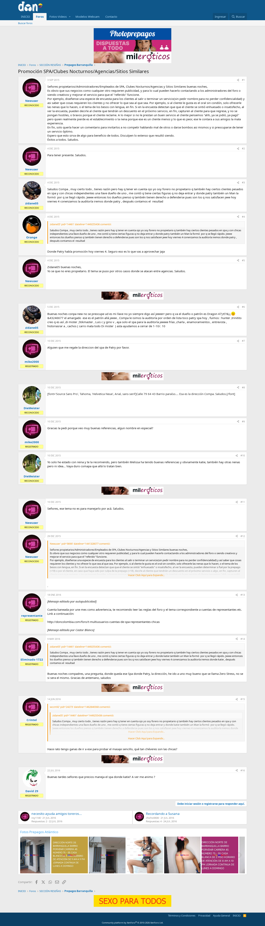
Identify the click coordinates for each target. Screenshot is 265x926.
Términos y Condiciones (181, 915)
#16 (243, 770)
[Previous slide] (25, 855)
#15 (243, 699)
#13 (243, 594)
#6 (243, 307)
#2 (243, 148)
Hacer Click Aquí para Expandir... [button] (146, 575)
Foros (40, 16)
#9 (243, 421)
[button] (70, 16)
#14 (243, 639)
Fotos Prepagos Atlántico (39, 832)
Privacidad (204, 915)
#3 (243, 182)
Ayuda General (221, 915)
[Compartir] (238, 80)
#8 (243, 387)
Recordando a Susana (163, 813)
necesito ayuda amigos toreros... (56, 813)
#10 (243, 455)
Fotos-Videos (58, 16)
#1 (243, 80)
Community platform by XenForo (132, 922)
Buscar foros (25, 23)
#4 (243, 216)
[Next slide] (240, 855)
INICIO (25, 16)
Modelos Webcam (87, 16)
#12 (243, 536)
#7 (243, 341)
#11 (243, 502)
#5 (243, 260)
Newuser (31, 101)
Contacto (111, 16)
